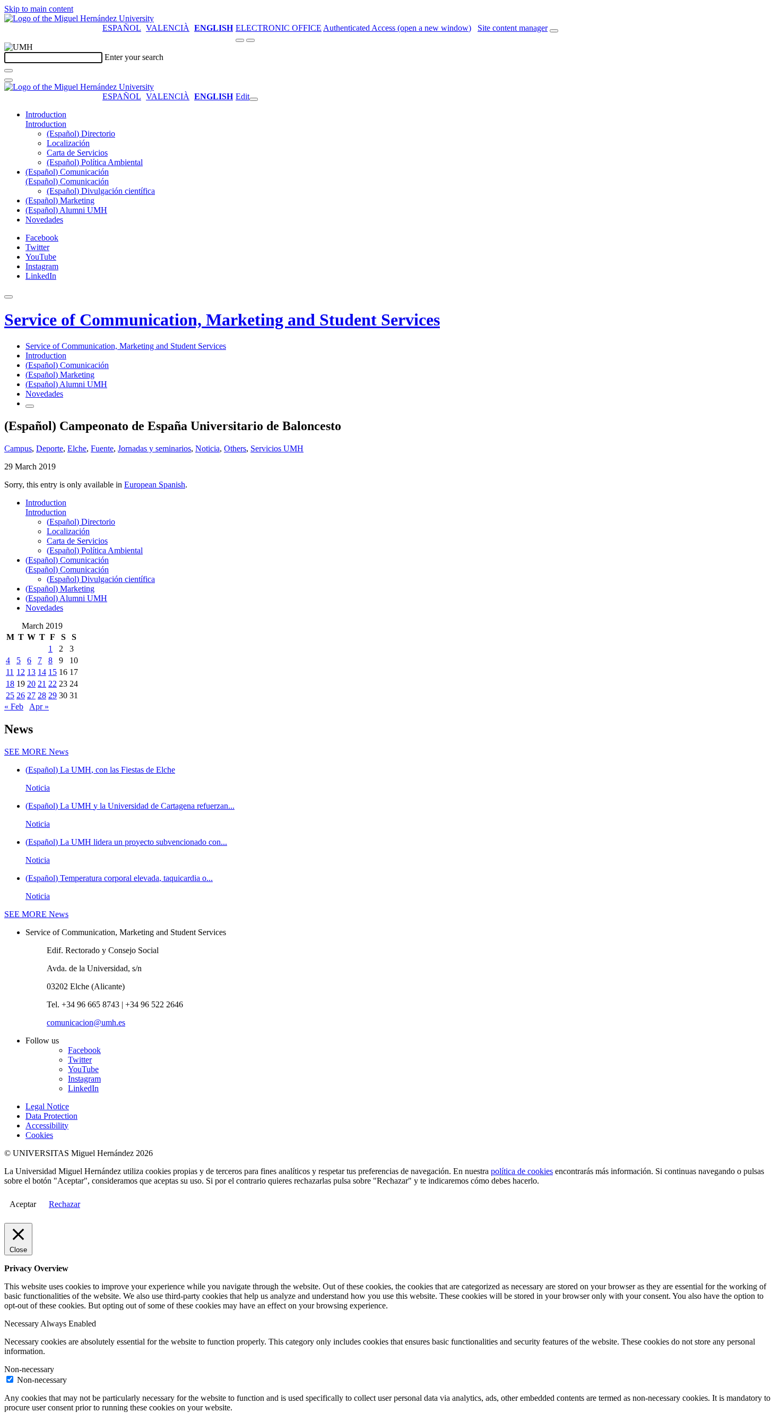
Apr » (39, 706)
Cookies (39, 1135)
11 (10, 672)
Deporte (49, 448)
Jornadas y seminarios (154, 448)
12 (20, 672)
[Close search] (8, 80)
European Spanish (154, 484)
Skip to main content (38, 8)
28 (42, 695)
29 (52, 695)
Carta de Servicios (77, 152)
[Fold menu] (253, 99)
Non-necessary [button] (29, 1369)
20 (31, 683)
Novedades (44, 219)
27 (31, 695)
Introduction (45, 114)
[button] (45, 124)
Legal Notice (47, 1106)
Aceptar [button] (23, 1204)
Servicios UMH (277, 448)
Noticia (207, 448)
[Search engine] (554, 30)
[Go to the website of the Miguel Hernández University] (79, 18)
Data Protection (51, 1115)
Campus (18, 448)
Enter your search (134, 57)
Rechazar (64, 1204)
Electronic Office (279, 27)
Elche (76, 448)
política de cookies (522, 1171)
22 (52, 683)
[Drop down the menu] (250, 40)
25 (10, 695)
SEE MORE (36, 751)
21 (42, 683)
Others (235, 448)
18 (10, 683)
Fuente (102, 448)
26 (20, 695)
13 (31, 672)
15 (52, 672)
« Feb (13, 706)
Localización (68, 143)
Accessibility (46, 1125)
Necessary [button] (22, 1323)
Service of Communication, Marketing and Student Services (222, 319)
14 (42, 672)
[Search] (8, 70)
